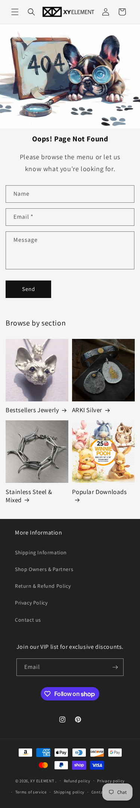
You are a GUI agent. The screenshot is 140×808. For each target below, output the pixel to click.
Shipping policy (69, 792)
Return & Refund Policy (43, 586)
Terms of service (31, 792)
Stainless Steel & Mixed (29, 496)
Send (28, 288)
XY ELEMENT (42, 780)
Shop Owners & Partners (44, 569)
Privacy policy (111, 780)
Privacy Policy (31, 602)
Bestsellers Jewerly (32, 410)
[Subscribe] (115, 667)
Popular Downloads (99, 492)
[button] (15, 12)
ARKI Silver (87, 410)
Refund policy (77, 780)
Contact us (28, 619)
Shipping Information (41, 552)
